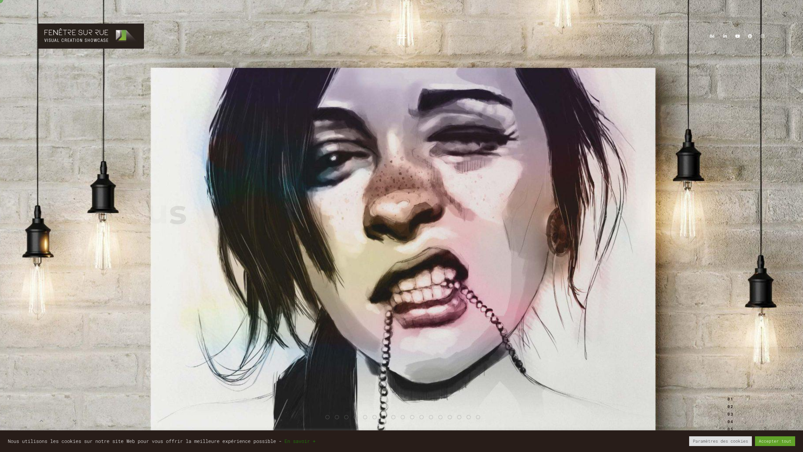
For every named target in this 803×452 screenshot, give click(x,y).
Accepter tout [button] (775, 441)
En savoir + (300, 441)
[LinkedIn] (724, 36)
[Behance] (712, 36)
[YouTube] (737, 36)
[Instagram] (762, 36)
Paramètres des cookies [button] (720, 441)
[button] (41, 421)
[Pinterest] (750, 36)
